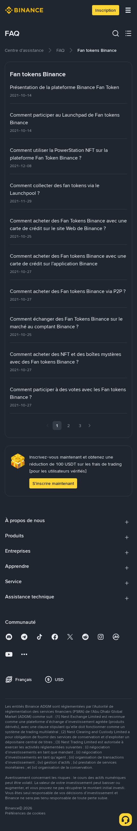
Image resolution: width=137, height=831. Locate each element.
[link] (24, 50)
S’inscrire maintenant (53, 483)
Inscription (105, 10)
